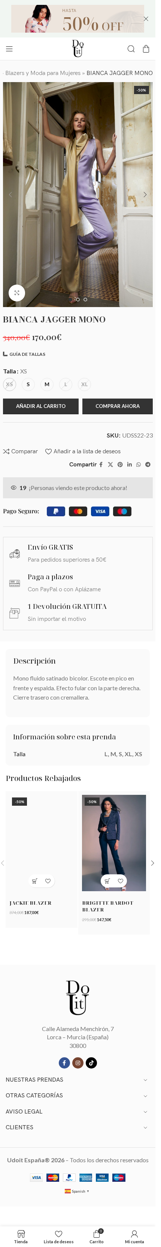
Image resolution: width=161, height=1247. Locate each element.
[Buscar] (131, 48)
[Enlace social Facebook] (101, 465)
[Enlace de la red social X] (110, 465)
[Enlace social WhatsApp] (138, 465)
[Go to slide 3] (85, 299)
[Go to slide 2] (78, 299)
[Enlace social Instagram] (77, 1063)
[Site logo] (78, 47)
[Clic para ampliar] (17, 293)
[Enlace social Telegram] (148, 465)
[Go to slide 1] (70, 299)
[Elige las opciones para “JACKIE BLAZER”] (35, 880)
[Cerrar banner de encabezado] (146, 18)
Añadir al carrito (41, 406)
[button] (10, 194)
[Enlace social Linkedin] (129, 465)
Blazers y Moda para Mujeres (42, 73)
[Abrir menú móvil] (9, 48)
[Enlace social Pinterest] (120, 465)
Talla (9, 371)
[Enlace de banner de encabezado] (77, 18)
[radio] (9, 384)
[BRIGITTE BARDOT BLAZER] (114, 843)
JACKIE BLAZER (30, 902)
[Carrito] (146, 48)
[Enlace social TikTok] (91, 1063)
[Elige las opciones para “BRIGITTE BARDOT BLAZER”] (107, 880)
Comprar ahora (117, 406)
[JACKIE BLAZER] (41, 843)
